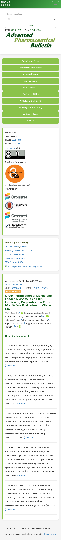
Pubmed (23, 246)
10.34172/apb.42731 (14, 285)
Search (31, 25)
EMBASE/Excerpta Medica (16, 258)
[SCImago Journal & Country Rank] (23, 266)
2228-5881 (16, 30)
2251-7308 (35, 30)
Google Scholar (18, 254)
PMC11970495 (41, 288)
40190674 (16, 288)
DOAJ (22, 262)
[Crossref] (10, 365)
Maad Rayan (50, 534)
